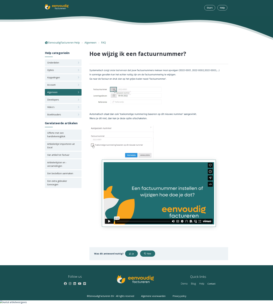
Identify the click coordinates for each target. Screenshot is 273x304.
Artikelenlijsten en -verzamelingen (57, 164)
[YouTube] (79, 283)
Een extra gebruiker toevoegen (57, 182)
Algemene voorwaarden (153, 296)
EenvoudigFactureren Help (64, 42)
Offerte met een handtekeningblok (56, 134)
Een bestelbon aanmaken (60, 173)
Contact (211, 283)
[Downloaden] (130, 113)
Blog (193, 283)
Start (210, 7)
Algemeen (90, 42)
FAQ (103, 42)
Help (222, 7)
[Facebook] (65, 283)
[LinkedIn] (74, 283)
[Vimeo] (84, 283)
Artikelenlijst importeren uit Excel (61, 145)
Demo (184, 283)
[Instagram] (70, 283)
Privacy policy (179, 296)
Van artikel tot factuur (58, 154)
